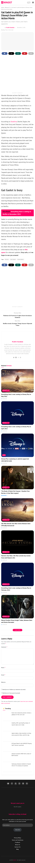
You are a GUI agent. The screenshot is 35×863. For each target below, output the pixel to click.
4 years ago (4, 398)
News (4, 455)
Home (2, 7)
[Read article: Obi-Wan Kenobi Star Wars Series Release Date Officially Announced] (17, 510)
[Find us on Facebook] (12, 783)
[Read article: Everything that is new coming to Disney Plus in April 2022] (17, 413)
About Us (17, 844)
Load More (17, 630)
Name (3, 667)
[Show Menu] (33, 2)
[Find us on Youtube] (8, 783)
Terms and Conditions (17, 840)
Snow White (21, 259)
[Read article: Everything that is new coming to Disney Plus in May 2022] (17, 380)
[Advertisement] (17, 74)
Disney (7, 259)
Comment (4, 647)
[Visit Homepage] (6, 2)
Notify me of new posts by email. (11, 693)
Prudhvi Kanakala (10, 27)
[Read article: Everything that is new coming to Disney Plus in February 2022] (17, 574)
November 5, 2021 (21, 27)
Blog (17, 849)
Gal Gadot (13, 259)
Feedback (17, 842)
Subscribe (17, 829)
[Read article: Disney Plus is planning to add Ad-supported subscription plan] (17, 445)
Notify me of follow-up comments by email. (14, 689)
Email (3, 675)
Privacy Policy (17, 838)
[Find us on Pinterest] (23, 783)
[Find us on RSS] (27, 783)
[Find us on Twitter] (15, 783)
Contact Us (17, 847)
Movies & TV (7, 7)
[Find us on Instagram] (19, 783)
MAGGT (14, 860)
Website (3, 682)
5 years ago (4, 527)
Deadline (14, 122)
